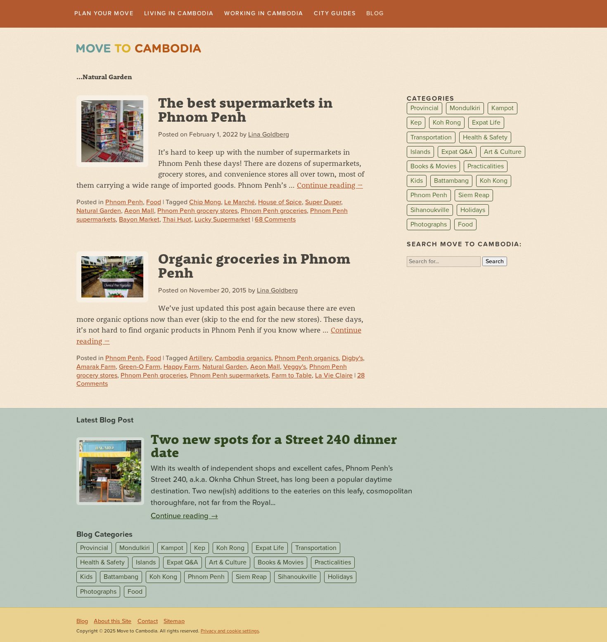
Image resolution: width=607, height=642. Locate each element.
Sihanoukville (429, 211)
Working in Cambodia (286, 14)
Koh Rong (447, 124)
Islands (420, 153)
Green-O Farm (139, 367)
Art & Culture (503, 153)
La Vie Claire (334, 376)
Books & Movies (433, 167)
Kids (416, 181)
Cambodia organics (243, 359)
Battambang (451, 181)
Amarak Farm (96, 367)
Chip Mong (205, 203)
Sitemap (174, 621)
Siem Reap (473, 196)
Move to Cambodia (138, 49)
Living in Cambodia (191, 14)
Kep (416, 124)
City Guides (365, 14)
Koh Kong (493, 181)
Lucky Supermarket (222, 220)
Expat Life (486, 124)
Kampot (502, 109)
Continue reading (330, 186)
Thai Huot (177, 220)
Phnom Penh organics (307, 359)
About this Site (112, 621)
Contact (148, 621)
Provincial (424, 109)
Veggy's (294, 367)
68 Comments (275, 220)
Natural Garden (98, 212)
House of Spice (280, 203)
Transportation (431, 138)
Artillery (200, 359)
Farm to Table (292, 376)
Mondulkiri (465, 109)
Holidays (472, 211)
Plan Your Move (108, 14)
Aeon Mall (139, 212)
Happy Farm (181, 367)
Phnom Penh (124, 203)
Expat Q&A (457, 153)
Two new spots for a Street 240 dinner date (274, 447)
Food (153, 203)
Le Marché (239, 203)
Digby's (352, 359)
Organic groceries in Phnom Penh (254, 266)
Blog (409, 14)
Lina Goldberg (268, 135)
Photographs (428, 225)
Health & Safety (485, 138)
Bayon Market (139, 220)
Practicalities (485, 167)
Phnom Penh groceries (274, 212)
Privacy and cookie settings (230, 632)
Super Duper (323, 203)
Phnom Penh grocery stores (197, 212)
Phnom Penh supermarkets (229, 376)
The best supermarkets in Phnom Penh (245, 110)
